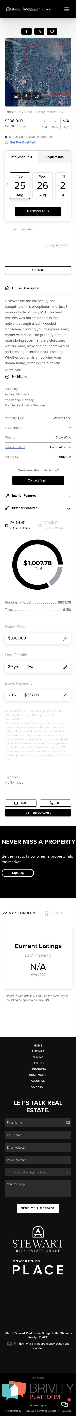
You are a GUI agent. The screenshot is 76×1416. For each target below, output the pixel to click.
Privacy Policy (13, 1411)
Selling (38, 1063)
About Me (38, 1081)
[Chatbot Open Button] (64, 1404)
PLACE (43, 1337)
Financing (38, 1069)
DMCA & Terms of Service (41, 1411)
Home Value (38, 1075)
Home (38, 1045)
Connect (38, 1086)
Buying (38, 1057)
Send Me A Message (38, 1208)
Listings (38, 1051)
